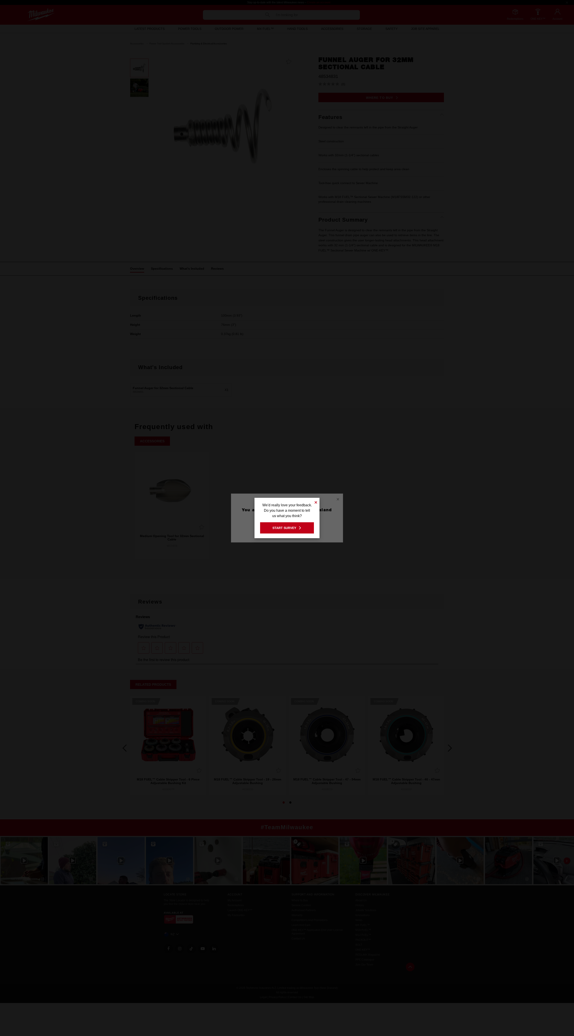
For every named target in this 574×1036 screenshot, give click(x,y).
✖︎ (316, 502)
